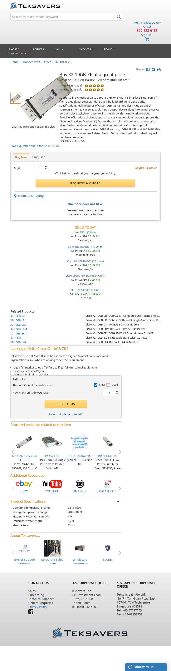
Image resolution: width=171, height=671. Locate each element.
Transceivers (31, 62)
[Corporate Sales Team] (52, 548)
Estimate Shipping (30, 196)
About (107, 49)
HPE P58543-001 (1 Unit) (85, 290)
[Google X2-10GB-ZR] (80, 483)
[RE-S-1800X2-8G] (79, 442)
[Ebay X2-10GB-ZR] (24, 483)
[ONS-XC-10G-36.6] (24, 442)
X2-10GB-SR (17, 316)
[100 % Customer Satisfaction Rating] (86, 85)
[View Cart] (147, 39)
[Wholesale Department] (80, 548)
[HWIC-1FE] (52, 442)
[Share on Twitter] (153, 69)
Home (14, 62)
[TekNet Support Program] (24, 548)
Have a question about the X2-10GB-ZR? (34, 146)
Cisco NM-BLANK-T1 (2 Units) (85, 247)
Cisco (47, 62)
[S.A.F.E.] (107, 548)
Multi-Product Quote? (147, 22)
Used (115, 384)
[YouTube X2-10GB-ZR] (52, 483)
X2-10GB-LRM (18, 329)
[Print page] (159, 69)
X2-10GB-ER (17, 333)
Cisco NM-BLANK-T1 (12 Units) (85, 261)
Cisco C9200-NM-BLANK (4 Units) (85, 275)
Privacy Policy (37, 607)
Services (85, 49)
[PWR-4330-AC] (107, 442)
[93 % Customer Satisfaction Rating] (86, 89)
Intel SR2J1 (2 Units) (85, 232)
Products (38, 49)
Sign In (146, 35)
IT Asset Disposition (16, 51)
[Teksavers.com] (90, 633)
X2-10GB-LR (17, 320)
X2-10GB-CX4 (18, 325)
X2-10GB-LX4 (18, 342)
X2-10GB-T (16, 338)
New (102, 384)
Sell (58, 49)
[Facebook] (31, 613)
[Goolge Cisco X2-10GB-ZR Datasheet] (107, 483)
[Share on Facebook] (148, 69)
